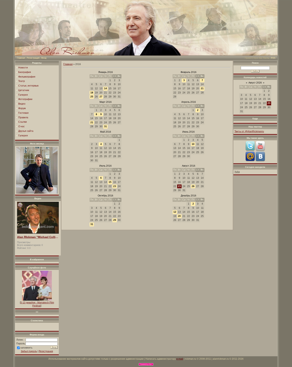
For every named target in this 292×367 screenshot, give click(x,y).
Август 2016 (188, 165)
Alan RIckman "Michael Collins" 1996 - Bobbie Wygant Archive (38, 237)
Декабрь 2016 (188, 195)
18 (91, 92)
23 (114, 186)
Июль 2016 (105, 165)
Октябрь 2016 (105, 195)
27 (101, 96)
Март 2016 (106, 102)
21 (202, 88)
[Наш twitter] (250, 150)
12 (174, 212)
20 (179, 216)
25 (91, 96)
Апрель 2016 (188, 102)
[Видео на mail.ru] (250, 160)
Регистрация (33, 58)
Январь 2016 (105, 72)
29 (114, 220)
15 (110, 182)
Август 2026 (255, 82)
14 (105, 88)
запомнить (26, 347)
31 (105, 126)
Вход (43, 58)
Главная (21, 58)
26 (193, 186)
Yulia (237, 171)
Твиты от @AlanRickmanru (249, 131)
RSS (273, 58)
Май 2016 (105, 131)
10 (193, 144)
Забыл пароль (29, 351)
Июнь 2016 (188, 131)
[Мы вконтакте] (260, 160)
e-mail (179, 358)
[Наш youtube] (260, 150)
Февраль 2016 (188, 72)
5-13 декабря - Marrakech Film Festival (37, 304)
